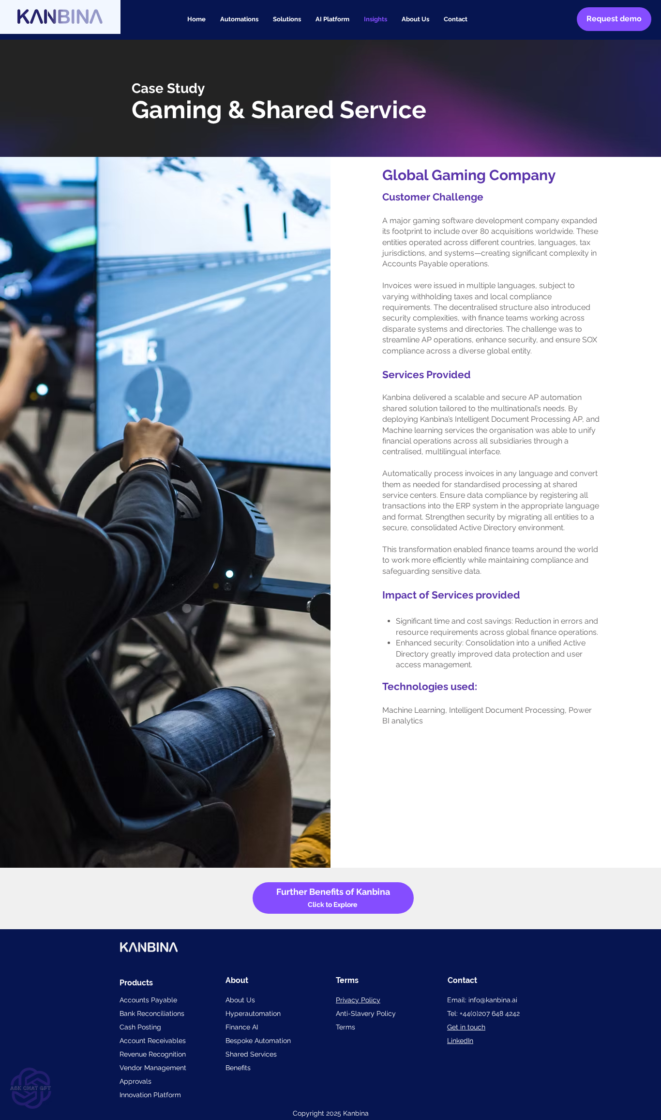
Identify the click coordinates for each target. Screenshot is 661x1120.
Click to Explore (333, 904)
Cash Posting (140, 1027)
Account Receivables (153, 1040)
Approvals (135, 1081)
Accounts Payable (148, 1000)
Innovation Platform (150, 1095)
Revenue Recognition (153, 1054)
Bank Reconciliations (152, 1013)
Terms (345, 1027)
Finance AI (241, 1027)
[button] (287, 19)
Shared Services (251, 1054)
